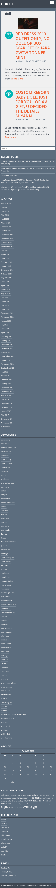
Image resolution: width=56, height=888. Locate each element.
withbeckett (5, 734)
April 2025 (5, 254)
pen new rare (6, 628)
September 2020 (7, 368)
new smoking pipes (8, 612)
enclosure (5, 518)
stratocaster (6, 695)
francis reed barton (9, 542)
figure (47, 798)
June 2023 (5, 301)
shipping (4, 679)
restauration (6, 667)
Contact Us (5, 868)
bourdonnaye (6, 463)
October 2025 (6, 242)
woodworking (6, 738)
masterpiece (6, 585)
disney (19, 798)
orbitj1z (4, 823)
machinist (5, 573)
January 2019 (6, 383)
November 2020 (7, 364)
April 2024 (5, 285)
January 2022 (6, 340)
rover (42, 804)
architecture (6, 451)
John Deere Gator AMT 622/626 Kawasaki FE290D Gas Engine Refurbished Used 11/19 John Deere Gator (25, 181)
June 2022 (5, 329)
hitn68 (3, 819)
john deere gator (7, 557)
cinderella (5, 487)
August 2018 (6, 395)
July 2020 (4, 372)
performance (6, 632)
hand (11, 801)
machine (39, 801)
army (10, 795)
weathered (5, 726)
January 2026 (6, 231)
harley (15, 801)
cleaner (29, 795)
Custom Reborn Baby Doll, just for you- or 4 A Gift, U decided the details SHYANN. (32, 104)
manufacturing (7, 581)
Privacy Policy (6, 872)
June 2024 (5, 281)
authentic (5, 455)
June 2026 (5, 211)
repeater (4, 663)
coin (34, 795)
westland (4, 730)
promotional (6, 647)
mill (49, 801)
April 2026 (5, 219)
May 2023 (5, 305)
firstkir (3, 855)
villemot (4, 710)
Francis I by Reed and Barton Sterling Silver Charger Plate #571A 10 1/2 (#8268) (27, 162)
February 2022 (6, 336)
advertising (5, 440)
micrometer (5, 596)
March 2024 (5, 289)
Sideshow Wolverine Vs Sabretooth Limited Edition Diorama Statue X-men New (27, 169)
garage (3, 801)
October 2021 (6, 352)
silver (12, 807)
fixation (4, 538)
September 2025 (7, 246)
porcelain (5, 640)
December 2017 (7, 403)
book (18, 795)
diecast (7, 798)
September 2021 (7, 356)
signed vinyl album (8, 683)
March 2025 (5, 258)
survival (4, 698)
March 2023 (5, 309)
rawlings (4, 655)
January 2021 (6, 360)
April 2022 (5, 332)
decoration (5, 498)
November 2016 (7, 423)
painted (17, 804)
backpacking (6, 459)
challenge (5, 479)
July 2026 (4, 207)
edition (4, 514)
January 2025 (6, 266)
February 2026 (6, 227)
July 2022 (4, 325)
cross (3, 798)
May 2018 (5, 399)
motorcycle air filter (8, 604)
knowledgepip (6, 839)
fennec (4, 534)
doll (30, 798)
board (14, 795)
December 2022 (7, 313)
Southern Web (46, 885)
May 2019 (5, 376)
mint (3, 803)
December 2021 (7, 344)
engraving (5, 526)
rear (38, 804)
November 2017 (7, 407)
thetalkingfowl (6, 702)
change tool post (7, 483)
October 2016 (6, 427)
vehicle (4, 706)
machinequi (5, 831)
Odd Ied (8, 4)
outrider (4, 620)
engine (42, 798)
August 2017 (6, 411)
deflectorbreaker (8, 502)
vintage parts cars (8, 718)
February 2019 (6, 380)
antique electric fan (8, 447)
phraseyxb (5, 843)
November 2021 (7, 348)
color (45, 795)
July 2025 (4, 250)
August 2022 (6, 321)
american (5, 444)
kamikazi (4, 565)
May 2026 (5, 215)
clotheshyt (5, 827)
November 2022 (7, 317)
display (25, 798)
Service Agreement (8, 876)
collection (5, 491)
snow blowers (6, 687)
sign (49, 804)
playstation (5, 636)
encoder (4, 522)
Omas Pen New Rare (9, 175)
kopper (4, 569)
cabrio (3, 475)
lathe (27, 800)
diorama (4, 510)
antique (4, 795)
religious (4, 659)
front (51, 798)
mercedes (5, 589)
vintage (30, 806)
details (4, 506)
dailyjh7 (4, 847)
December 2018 (7, 387)
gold (7, 801)
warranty (4, 722)
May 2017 (5, 415)
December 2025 (7, 234)
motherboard (6, 600)
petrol (22, 804)
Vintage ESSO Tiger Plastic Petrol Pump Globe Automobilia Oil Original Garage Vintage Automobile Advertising (25, 188)
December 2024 (7, 270)
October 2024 (6, 274)
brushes (4, 471)
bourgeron (5, 467)
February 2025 (6, 262)
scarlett (4, 675)
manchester (6, 577)
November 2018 (7, 391)
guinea (4, 546)
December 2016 (7, 419)
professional (6, 644)
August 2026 (6, 203)
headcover (5, 549)
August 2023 (6, 293)
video (22, 807)
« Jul (12, 782)
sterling (17, 807)
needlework (6, 608)
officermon (5, 835)
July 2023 (4, 297)
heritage (4, 553)
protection (5, 651)
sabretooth (5, 671)
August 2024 (6, 278)
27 (28, 774)
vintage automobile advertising (13, 714)
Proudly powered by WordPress (13, 885)
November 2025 (7, 238)
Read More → (19, 78)
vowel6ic (4, 851)
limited (33, 800)
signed (5, 806)
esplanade (5, 530)
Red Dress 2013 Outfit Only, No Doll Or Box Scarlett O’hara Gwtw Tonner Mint (32, 45)
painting (4, 624)
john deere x (6, 561)
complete (4, 495)
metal (45, 800)
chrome (23, 795)
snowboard (5, 691)
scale (46, 804)
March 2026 (5, 223)
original (4, 616)
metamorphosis (7, 593)
